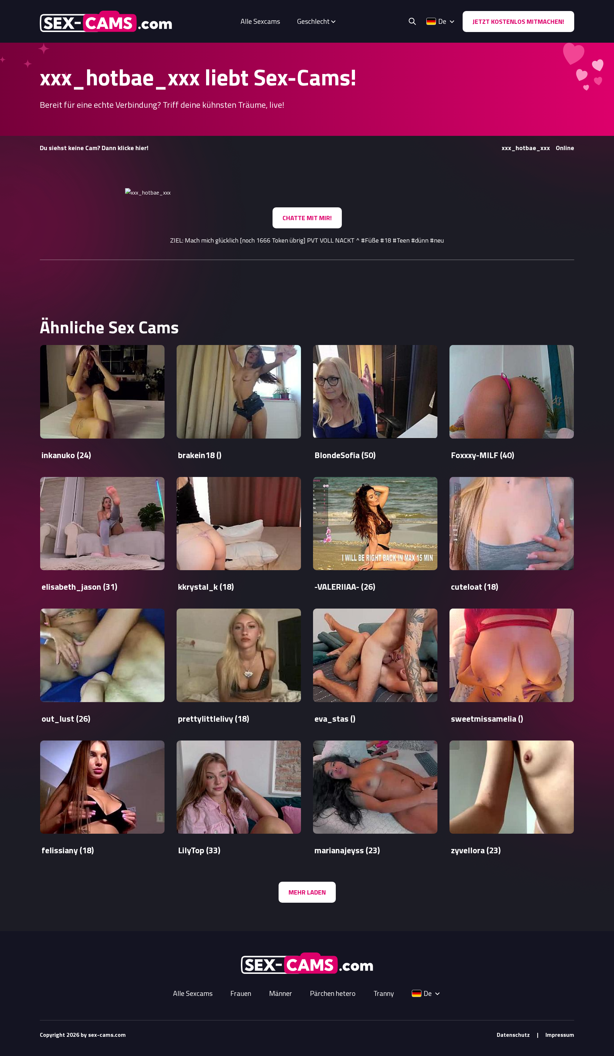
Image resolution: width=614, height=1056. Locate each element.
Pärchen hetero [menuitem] (333, 993)
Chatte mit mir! (307, 218)
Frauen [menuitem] (240, 993)
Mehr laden (307, 892)
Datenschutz (513, 1034)
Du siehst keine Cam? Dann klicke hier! (94, 148)
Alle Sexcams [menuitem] (260, 21)
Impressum (559, 1034)
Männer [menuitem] (280, 993)
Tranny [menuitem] (383, 993)
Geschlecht (313, 21)
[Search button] (412, 21)
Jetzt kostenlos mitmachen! (518, 21)
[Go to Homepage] (106, 21)
